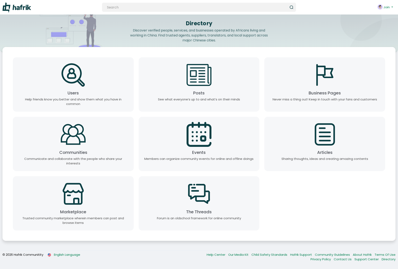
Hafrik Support (301, 254)
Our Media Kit (238, 254)
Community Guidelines (333, 254)
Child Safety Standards (269, 254)
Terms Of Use (385, 254)
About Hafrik (363, 254)
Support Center (367, 259)
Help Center (216, 254)
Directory (389, 259)
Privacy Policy (321, 259)
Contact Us (343, 259)
